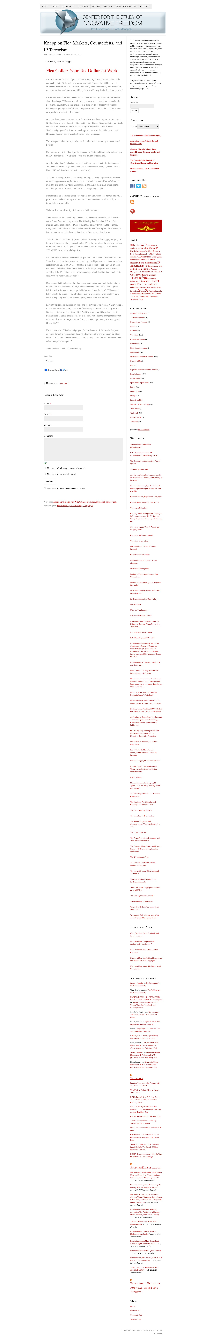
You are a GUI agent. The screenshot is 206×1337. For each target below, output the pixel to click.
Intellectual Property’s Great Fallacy (144, 599)
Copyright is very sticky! (139, 541)
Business (133, 330)
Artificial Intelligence (138, 313)
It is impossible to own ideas (141, 632)
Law (132, 365)
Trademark (134, 413)
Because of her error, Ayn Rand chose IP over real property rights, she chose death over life (145, 488)
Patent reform (139, 278)
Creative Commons (137, 339)
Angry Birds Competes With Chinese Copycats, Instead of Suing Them (84, 501)
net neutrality (147, 271)
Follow (108, 6)
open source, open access (139, 382)
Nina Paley (158, 271)
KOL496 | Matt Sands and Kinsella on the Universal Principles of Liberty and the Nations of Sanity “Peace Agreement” (146, 1175)
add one (63, 383)
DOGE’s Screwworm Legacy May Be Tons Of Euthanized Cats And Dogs (146, 1155)
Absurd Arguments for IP (139, 469)
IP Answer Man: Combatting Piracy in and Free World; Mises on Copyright (146, 959)
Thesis (159, 1330)
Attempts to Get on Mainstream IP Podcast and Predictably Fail (144, 1045)
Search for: (134, 102)
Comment (48, 435)
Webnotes (134, 421)
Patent (132, 387)
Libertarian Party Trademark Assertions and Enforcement (145, 663)
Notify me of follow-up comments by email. (66, 468)
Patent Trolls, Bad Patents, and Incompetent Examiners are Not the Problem (143, 752)
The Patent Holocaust (138, 832)
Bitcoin (133, 326)
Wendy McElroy (136, 299)
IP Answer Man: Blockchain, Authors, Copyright (144, 951)
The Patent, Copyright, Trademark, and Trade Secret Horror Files (145, 839)
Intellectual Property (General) (141, 356)
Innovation (134, 352)
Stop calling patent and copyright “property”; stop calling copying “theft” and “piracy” (145, 785)
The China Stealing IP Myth (141, 810)
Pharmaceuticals (147, 284)
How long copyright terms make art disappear (143, 561)
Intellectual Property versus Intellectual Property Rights (145, 592)
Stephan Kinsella (155, 290)
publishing (134, 287)
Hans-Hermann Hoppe (138, 348)
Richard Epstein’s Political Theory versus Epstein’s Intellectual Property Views (143, 769)
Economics (134, 343)
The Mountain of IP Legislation (142, 816)
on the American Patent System (145, 462)
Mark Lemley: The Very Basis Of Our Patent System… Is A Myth (144, 671)
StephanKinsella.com (145, 1167)
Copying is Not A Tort (138, 508)
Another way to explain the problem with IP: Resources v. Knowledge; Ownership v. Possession (146, 477)
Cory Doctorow (154, 251)
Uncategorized (135, 417)
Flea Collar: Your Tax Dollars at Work (82, 70)
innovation (135, 259)
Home (45, 6)
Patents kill (144, 281)
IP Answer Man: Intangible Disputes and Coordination (145, 967)
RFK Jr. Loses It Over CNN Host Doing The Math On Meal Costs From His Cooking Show (144, 1100)
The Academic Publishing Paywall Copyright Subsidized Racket (143, 803)
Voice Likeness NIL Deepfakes (146, 296)
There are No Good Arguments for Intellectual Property (143, 880)
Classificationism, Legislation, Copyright (146, 496)
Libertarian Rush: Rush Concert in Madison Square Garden (143, 1232)
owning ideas (150, 274)
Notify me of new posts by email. (62, 473)
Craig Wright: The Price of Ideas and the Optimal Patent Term (145, 1030)
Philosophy (134, 391)
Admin (158, 1333)
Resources (68, 6)
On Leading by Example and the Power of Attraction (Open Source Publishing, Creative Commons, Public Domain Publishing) (146, 721)
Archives (133, 126)
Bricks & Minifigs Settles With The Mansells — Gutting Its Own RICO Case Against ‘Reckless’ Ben (145, 1109)
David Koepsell (135, 254)
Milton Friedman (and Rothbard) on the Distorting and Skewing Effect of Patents (145, 701)
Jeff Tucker (149, 266)
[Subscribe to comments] (146, 202)
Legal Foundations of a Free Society (144, 369)
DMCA (151, 254)
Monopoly (133, 272)
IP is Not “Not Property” (139, 610)
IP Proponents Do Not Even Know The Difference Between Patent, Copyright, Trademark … (144, 624)
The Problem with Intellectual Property (145, 135)
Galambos (146, 256)
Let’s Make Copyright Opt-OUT (142, 637)
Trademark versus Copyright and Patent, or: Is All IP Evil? (145, 888)
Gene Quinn (157, 256)
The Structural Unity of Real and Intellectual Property (142, 864)
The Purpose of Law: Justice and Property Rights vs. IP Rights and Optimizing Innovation (146, 849)
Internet (143, 259)
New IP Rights (135, 378)
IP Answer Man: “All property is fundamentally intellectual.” (142, 942)
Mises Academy (151, 269)
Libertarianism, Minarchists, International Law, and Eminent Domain (146, 1258)
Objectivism (137, 274)
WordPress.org (135, 1319)
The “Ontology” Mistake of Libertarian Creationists (145, 795)
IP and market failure (147, 262)
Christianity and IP (141, 251)
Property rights (136, 400)
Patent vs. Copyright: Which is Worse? (144, 760)
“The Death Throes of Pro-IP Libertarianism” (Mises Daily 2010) (143, 454)
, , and (144, 934)
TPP (131, 296)
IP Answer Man (136, 361)
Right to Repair (136, 777)
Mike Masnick (137, 268)
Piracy (132, 395)
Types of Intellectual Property (141, 901)
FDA (138, 256)
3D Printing (135, 245)
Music (139, 272)
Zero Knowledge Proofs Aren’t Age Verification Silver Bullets (143, 1122)
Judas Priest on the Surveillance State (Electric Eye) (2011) (144, 1268)
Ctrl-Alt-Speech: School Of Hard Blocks (145, 1116)
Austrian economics (137, 317)
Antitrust (133, 248)
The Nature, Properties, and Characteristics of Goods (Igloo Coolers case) (145, 824)
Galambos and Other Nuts (140, 554)
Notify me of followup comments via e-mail (66, 488)
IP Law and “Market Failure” (141, 615)
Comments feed (136, 1315)
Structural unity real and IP (142, 293)
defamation (144, 254)
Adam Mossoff (152, 245)
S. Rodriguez (135, 1035)
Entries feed (134, 1310)
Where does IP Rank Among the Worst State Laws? (144, 908)
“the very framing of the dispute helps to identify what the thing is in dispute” (145, 1186)
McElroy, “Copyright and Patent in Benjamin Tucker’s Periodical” (143, 693)
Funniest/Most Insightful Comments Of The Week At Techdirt (145, 1084)
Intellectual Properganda (139, 568)
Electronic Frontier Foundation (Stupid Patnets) (145, 1287)
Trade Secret (135, 408)
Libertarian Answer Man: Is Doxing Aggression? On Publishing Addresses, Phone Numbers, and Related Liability (144, 1212)
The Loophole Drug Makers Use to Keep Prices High (144, 1037)
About (55, 6)
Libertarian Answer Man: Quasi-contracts (145, 1250)
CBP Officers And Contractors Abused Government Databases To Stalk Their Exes (144, 1137)
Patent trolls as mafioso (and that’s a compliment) (143, 742)
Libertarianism (135, 374)
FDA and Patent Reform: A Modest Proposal (143, 547)
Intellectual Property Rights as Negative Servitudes (145, 583)
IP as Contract (135, 604)
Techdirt (157, 293)
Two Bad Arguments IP (142, 895)
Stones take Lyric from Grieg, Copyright (75, 505)
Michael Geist (157, 266)
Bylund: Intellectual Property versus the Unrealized (145, 1023)
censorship (143, 247)
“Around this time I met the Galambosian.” (140, 445)
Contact (145, 6)
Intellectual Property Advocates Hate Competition (144, 575)
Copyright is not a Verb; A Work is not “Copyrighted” (144, 528)
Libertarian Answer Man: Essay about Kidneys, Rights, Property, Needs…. (144, 1242)
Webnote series (144, 429)
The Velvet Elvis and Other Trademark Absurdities (144, 872)
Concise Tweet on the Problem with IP (144, 502)
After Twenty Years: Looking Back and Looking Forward (144, 1005)
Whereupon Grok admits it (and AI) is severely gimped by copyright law (144, 916)
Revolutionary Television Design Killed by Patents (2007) (145, 1015)
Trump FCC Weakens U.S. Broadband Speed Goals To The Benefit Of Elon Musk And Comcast (144, 1147)
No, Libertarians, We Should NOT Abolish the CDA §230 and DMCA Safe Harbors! (146, 710)
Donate (96, 6)
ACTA (144, 245)
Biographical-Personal (138, 322)
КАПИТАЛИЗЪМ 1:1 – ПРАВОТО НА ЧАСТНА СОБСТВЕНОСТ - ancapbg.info (146, 998)
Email (47, 414)
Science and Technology (139, 404)
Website (47, 424)
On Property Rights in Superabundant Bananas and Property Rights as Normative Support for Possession (144, 733)
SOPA (143, 290)
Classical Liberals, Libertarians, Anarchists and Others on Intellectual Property (145, 152)
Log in (132, 1306)
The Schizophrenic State (139, 857)
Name (47, 403)
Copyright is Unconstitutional (141, 535)
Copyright (134, 335)
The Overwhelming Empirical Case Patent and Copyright (144, 161)
